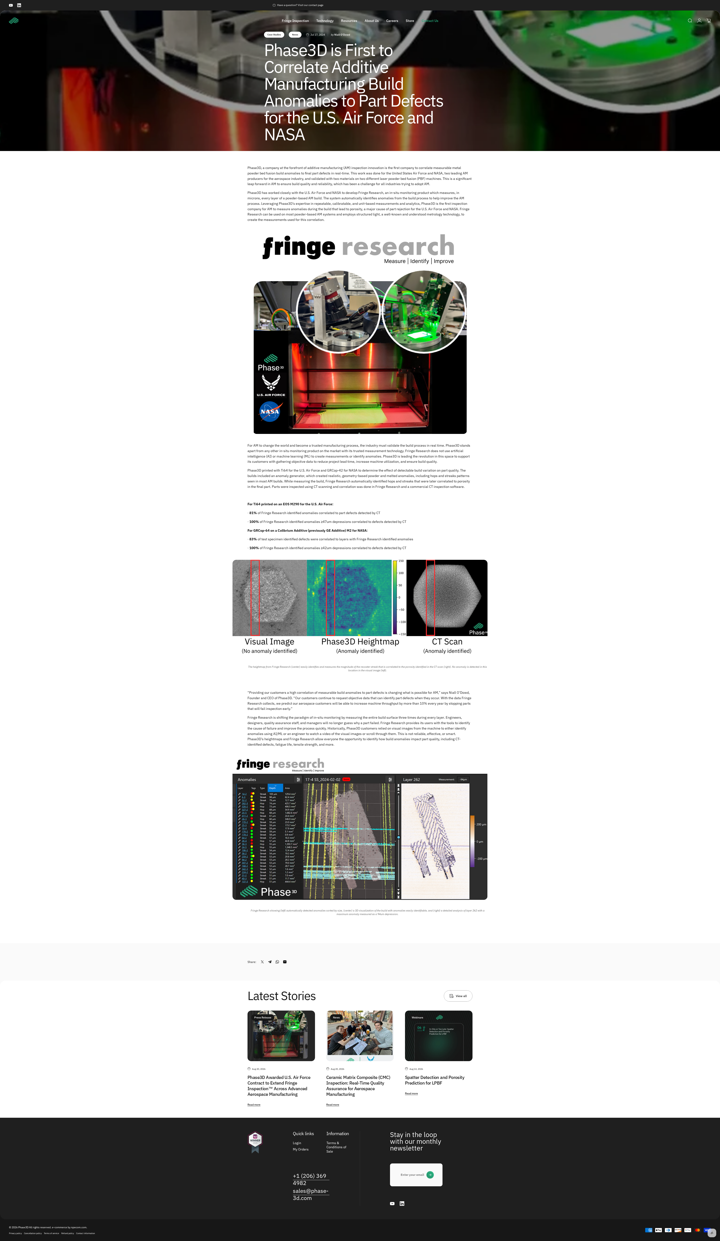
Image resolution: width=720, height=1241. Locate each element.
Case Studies (274, 34)
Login (297, 1143)
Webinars (417, 1017)
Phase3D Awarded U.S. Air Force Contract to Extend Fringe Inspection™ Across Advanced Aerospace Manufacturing (279, 1085)
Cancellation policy (33, 1233)
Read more (254, 1104)
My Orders (301, 1149)
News (295, 34)
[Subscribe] (430, 1175)
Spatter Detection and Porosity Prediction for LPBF (434, 1080)
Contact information (85, 1233)
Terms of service (51, 1233)
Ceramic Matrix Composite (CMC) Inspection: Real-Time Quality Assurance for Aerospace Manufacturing (358, 1085)
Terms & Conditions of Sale (336, 1147)
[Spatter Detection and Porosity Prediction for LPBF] (438, 1036)
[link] (311, 1179)
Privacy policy (15, 1233)
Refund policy (67, 1233)
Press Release (262, 1017)
